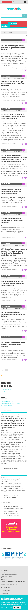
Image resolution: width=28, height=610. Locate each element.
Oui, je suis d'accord (6, 607)
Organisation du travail (6, 582)
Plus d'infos (23, 604)
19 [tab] (22, 565)
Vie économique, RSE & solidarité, (11, 403)
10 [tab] (24, 563)
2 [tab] (5, 563)
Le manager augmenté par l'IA (14, 488)
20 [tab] (24, 565)
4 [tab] (10, 563)
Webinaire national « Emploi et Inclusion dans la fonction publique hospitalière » (12, 479)
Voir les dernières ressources (12, 467)
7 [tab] (17, 563)
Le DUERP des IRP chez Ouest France (13, 423)
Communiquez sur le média (11, 515)
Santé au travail (5, 589)
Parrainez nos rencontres (10, 511)
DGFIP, (3, 392)
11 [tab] (26, 563)
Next (25, 558)
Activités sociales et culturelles (8, 579)
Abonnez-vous (6, 2)
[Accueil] (14, 9)
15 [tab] (12, 565)
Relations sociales (6, 68)
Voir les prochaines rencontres (12, 495)
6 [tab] (15, 563)
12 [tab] (5, 565)
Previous (2, 558)
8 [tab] (19, 563)
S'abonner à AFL (1, 375)
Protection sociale (5, 584)
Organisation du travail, (8, 401)
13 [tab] (8, 565)
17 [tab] (17, 565)
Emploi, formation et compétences (9, 581)
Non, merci (17, 607)
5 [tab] (12, 563)
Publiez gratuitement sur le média (13, 506)
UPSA (3, 393)
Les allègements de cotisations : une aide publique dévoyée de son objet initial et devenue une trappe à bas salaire (13, 420)
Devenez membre (9, 25)
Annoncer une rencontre (10, 497)
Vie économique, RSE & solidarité (18, 68)
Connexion (16, 2)
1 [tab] (3, 563)
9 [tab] (22, 563)
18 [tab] (19, 565)
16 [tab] (15, 565)
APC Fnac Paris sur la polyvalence (11, 448)
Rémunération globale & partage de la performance (13, 587)
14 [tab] (10, 565)
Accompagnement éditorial (11, 513)
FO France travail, (6, 390)
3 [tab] (8, 563)
